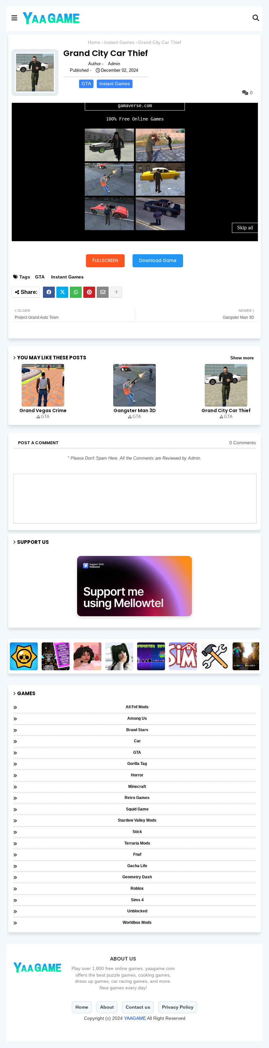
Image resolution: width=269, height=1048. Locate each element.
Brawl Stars (137, 730)
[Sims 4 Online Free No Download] (183, 656)
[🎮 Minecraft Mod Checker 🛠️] (215, 656)
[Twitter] (62, 292)
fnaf (137, 854)
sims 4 (137, 900)
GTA (86, 83)
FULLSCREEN (105, 260)
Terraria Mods (137, 843)
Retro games (137, 797)
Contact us (138, 1007)
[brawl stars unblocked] (24, 656)
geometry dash (137, 877)
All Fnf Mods (137, 707)
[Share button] (116, 292)
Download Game (157, 260)
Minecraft (137, 786)
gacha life (137, 866)
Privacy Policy (178, 1007)
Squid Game (137, 809)
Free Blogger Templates (183, 1030)
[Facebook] (49, 292)
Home (94, 42)
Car (137, 741)
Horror (137, 775)
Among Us (137, 718)
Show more (242, 357)
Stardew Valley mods (137, 820)
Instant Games (119, 42)
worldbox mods (137, 922)
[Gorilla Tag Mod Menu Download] (56, 656)
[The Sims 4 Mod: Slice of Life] (87, 656)
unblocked (137, 911)
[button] (255, 18)
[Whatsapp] (76, 292)
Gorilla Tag (137, 763)
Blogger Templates (105, 1030)
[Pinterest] (89, 292)
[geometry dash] (151, 656)
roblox (137, 888)
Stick (137, 831)
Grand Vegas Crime (43, 410)
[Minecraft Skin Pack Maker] (246, 656)
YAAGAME (135, 1018)
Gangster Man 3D (135, 410)
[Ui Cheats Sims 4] (119, 656)
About (107, 1007)
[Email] (103, 292)
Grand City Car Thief (226, 410)
